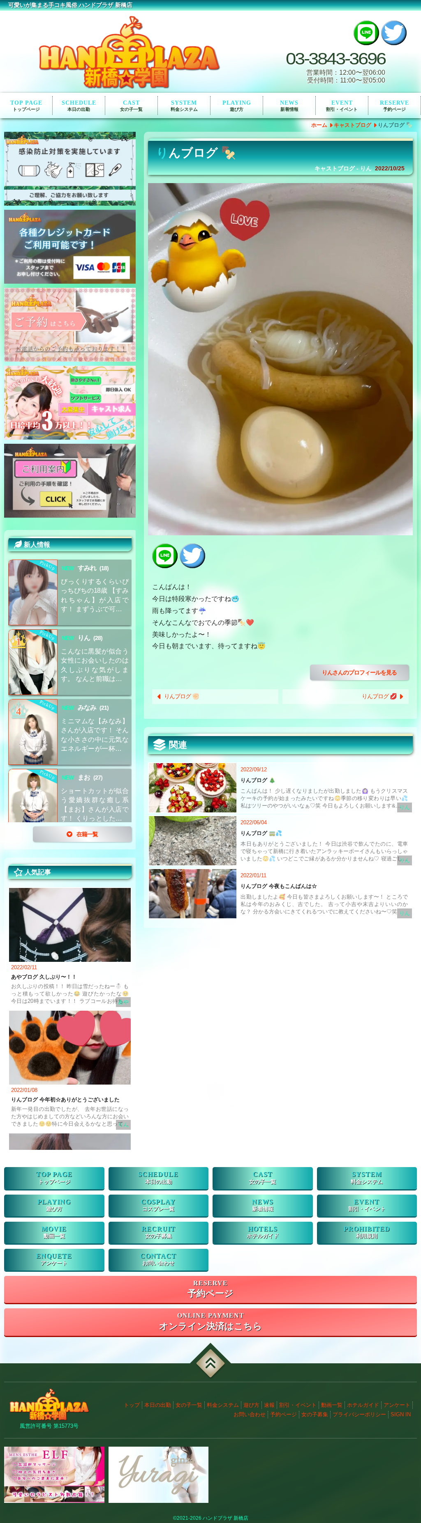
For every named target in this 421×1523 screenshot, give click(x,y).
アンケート (54, 1263)
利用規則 (366, 1236)
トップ (132, 1405)
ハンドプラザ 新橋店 (225, 1518)
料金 (184, 109)
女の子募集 (158, 1236)
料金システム (223, 1405)
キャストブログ (352, 125)
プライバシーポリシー (359, 1414)
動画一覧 (54, 1236)
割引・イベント (342, 109)
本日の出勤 (157, 1405)
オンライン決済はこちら (210, 1326)
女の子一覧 (189, 1405)
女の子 (131, 109)
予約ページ (394, 109)
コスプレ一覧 (158, 1209)
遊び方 (236, 109)
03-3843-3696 (335, 59)
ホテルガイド (263, 1236)
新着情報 (289, 109)
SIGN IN (401, 1414)
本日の (78, 109)
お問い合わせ (158, 1263)
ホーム (319, 125)
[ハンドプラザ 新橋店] (129, 52)
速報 (269, 1405)
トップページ (26, 109)
